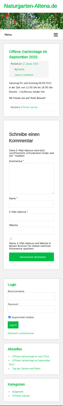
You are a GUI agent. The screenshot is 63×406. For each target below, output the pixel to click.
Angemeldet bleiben (22, 317)
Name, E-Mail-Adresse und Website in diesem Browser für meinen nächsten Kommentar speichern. (30, 246)
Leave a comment (24, 74)
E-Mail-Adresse (18, 211)
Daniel (21, 69)
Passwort (13, 304)
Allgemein (18, 391)
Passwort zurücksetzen (21, 333)
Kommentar (16, 161)
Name (13, 198)
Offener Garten (29, 107)
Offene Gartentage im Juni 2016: (31, 356)
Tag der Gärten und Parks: (26, 368)
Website (13, 225)
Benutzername (16, 291)
